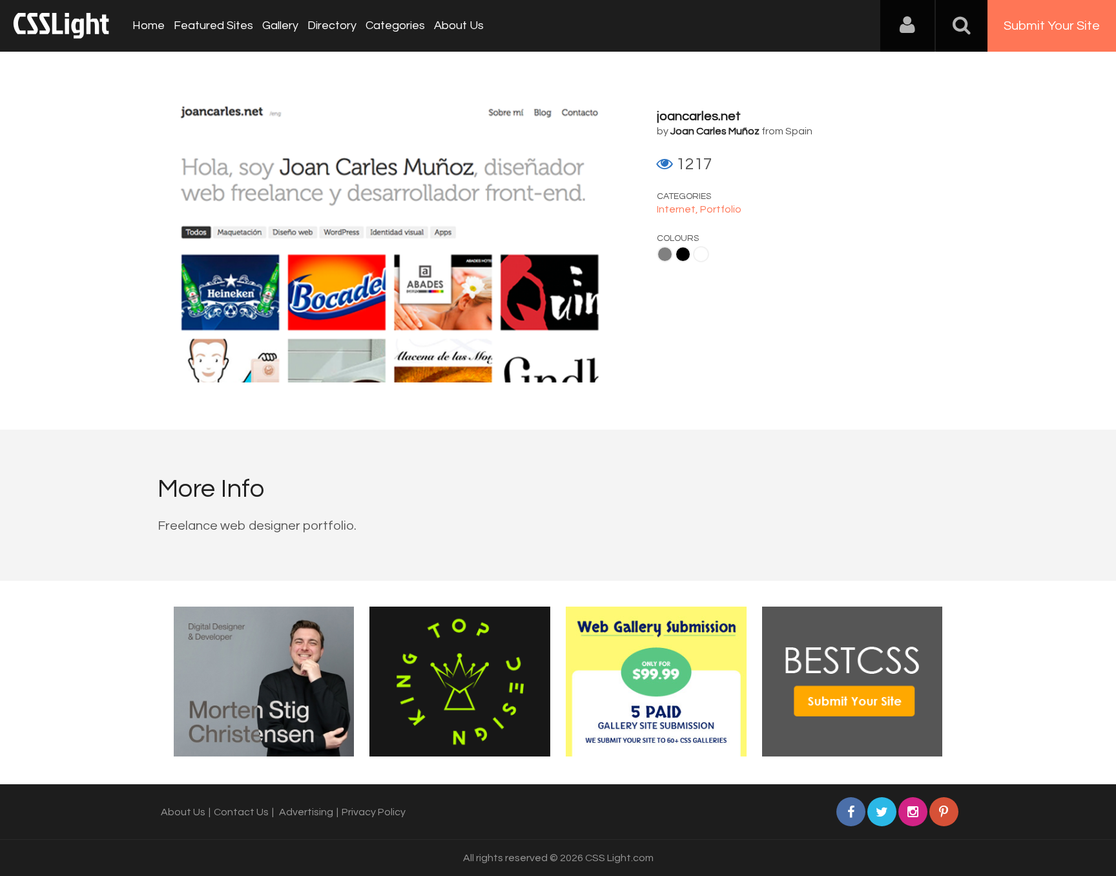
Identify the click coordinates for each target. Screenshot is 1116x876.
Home (148, 25)
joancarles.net (699, 116)
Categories (395, 25)
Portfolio (720, 209)
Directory (331, 25)
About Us (459, 25)
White (701, 254)
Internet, (678, 209)
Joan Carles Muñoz (715, 131)
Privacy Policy (374, 812)
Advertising (306, 812)
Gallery (280, 25)
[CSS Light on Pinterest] (943, 811)
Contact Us (241, 812)
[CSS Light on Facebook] (850, 811)
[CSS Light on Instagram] (912, 811)
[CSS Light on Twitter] (881, 811)
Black (683, 254)
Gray (665, 254)
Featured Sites (213, 25)
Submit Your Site (1052, 25)
